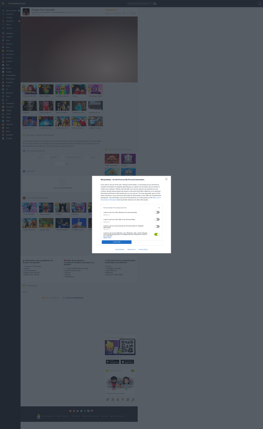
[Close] (167, 180)
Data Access (131, 249)
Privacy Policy (143, 249)
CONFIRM (117, 242)
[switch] (157, 212)
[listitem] (131, 208)
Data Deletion (119, 249)
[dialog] (131, 214)
